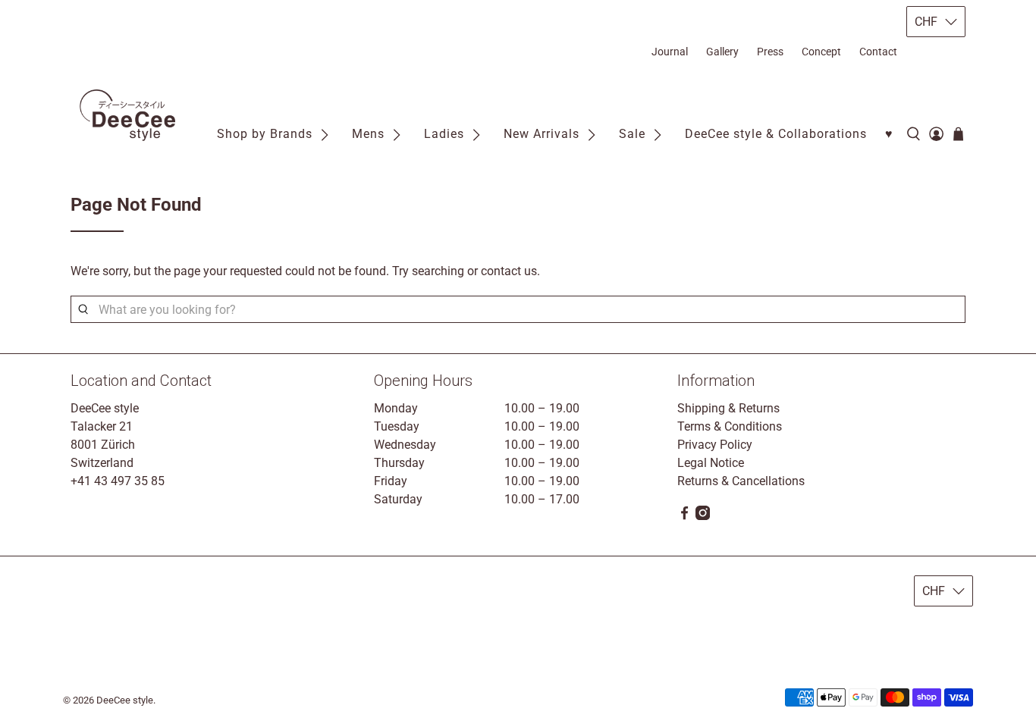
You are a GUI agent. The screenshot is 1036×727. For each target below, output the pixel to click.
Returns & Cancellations (741, 481)
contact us (509, 271)
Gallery (722, 51)
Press (770, 51)
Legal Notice (710, 463)
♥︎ (889, 134)
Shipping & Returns (728, 408)
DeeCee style (124, 700)
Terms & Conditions (729, 426)
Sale (632, 134)
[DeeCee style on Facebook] (684, 516)
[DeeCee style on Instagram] (702, 516)
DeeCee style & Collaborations (776, 134)
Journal (669, 51)
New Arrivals (541, 134)
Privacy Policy (714, 444)
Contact (878, 51)
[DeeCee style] (127, 115)
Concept (821, 51)
